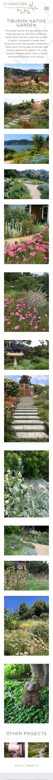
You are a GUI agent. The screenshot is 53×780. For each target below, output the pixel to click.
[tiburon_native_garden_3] (26, 135)
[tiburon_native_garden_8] (26, 376)
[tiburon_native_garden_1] (26, 64)
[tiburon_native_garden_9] (26, 451)
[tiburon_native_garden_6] (26, 273)
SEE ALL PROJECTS (26, 765)
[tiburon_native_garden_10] (26, 526)
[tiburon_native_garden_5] (26, 205)
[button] (6, 750)
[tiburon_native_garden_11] (26, 562)
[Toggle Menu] (47, 8)
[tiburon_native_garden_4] (26, 170)
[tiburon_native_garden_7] (26, 341)
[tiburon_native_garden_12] (26, 597)
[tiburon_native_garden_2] (26, 100)
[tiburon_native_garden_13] (26, 665)
